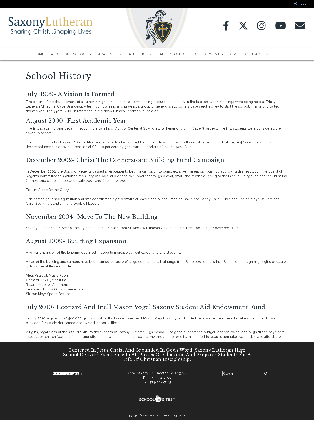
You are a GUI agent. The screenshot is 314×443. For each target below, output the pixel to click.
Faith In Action (172, 54)
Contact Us (256, 54)
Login (303, 3)
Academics (109, 54)
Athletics (139, 54)
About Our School (70, 54)
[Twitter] (243, 28)
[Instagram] (262, 28)
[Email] (300, 28)
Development (207, 54)
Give (234, 54)
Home (39, 54)
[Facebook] (226, 28)
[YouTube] (281, 28)
